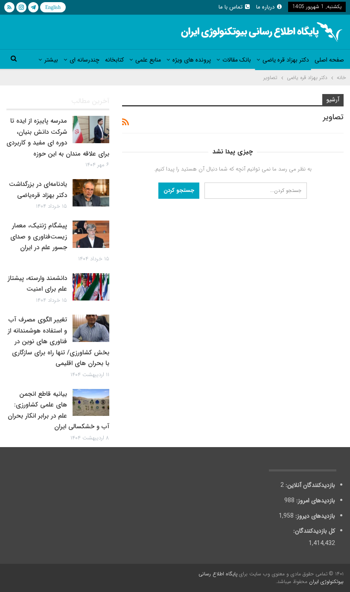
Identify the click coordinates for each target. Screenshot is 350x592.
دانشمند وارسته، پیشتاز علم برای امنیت (37, 284)
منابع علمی (148, 60)
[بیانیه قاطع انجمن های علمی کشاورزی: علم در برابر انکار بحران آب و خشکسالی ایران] (91, 402)
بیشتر (51, 60)
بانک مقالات (236, 60)
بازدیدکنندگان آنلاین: (309, 485)
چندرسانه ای (84, 60)
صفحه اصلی (329, 60)
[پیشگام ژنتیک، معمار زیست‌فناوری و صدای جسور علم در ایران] (91, 234)
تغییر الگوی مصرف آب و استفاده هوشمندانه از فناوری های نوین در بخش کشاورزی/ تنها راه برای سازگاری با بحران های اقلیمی (58, 341)
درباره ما (265, 7)
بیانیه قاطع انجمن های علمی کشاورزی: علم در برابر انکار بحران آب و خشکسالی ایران (58, 410)
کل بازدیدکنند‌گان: (313, 531)
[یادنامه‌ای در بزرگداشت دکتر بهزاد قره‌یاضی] (91, 192)
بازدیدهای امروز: (315, 500)
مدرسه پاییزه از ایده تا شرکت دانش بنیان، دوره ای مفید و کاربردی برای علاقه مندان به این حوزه (57, 137)
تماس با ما (230, 7)
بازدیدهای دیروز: (314, 516)
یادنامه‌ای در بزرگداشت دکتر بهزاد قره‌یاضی (38, 189)
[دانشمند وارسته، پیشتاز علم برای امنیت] (91, 286)
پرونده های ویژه (191, 60)
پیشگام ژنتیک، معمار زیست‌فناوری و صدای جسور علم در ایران (38, 237)
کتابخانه (114, 60)
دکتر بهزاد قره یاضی (285, 60)
